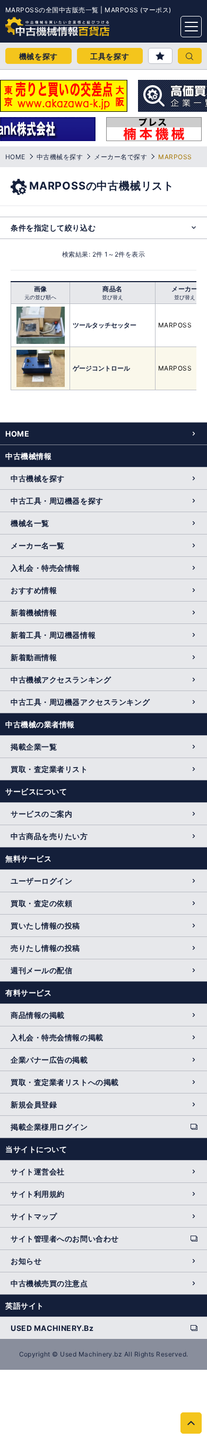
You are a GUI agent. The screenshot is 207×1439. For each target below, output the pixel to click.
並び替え (112, 297)
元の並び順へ (40, 297)
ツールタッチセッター (104, 325)
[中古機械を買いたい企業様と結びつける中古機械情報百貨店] (37, 23)
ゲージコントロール (101, 368)
